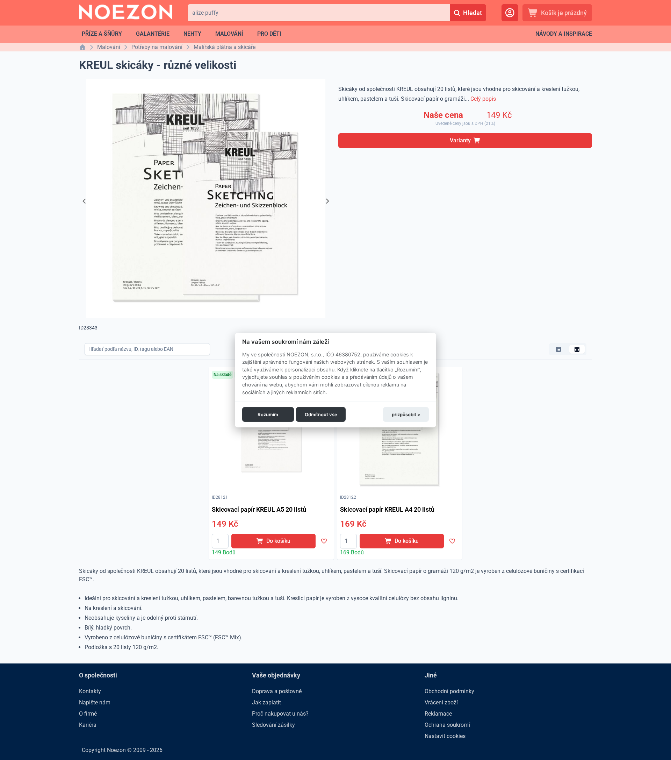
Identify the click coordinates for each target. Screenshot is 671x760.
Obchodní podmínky (449, 691)
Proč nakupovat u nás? (280, 713)
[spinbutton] (220, 541)
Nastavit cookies (445, 736)
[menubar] (181, 34)
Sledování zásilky (273, 725)
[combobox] (318, 12)
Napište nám (94, 702)
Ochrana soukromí (447, 725)
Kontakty (90, 691)
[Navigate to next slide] (327, 201)
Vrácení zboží (441, 702)
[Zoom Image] (271, 429)
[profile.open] (510, 12)
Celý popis (483, 98)
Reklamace (438, 713)
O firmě (88, 713)
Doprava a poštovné (277, 691)
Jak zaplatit (266, 702)
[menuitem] (102, 34)
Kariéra (87, 725)
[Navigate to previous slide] (84, 201)
